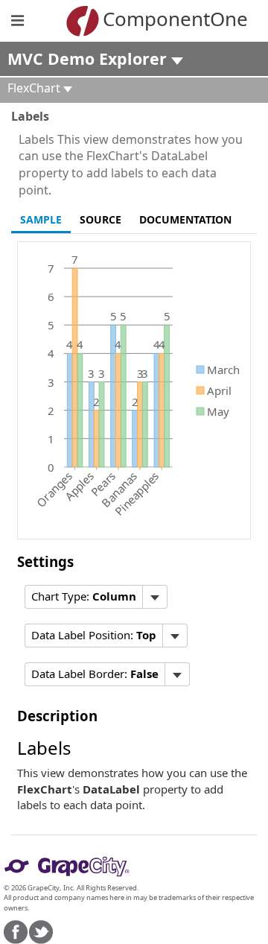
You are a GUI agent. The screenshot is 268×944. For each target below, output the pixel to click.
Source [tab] (100, 219)
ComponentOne (156, 18)
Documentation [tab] (185, 219)
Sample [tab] (41, 219)
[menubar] (96, 597)
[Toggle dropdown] (154, 597)
